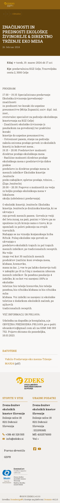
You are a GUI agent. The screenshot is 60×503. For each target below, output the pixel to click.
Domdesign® (16, 499)
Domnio (48, 499)
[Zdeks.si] (9, 4)
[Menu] (26, 4)
